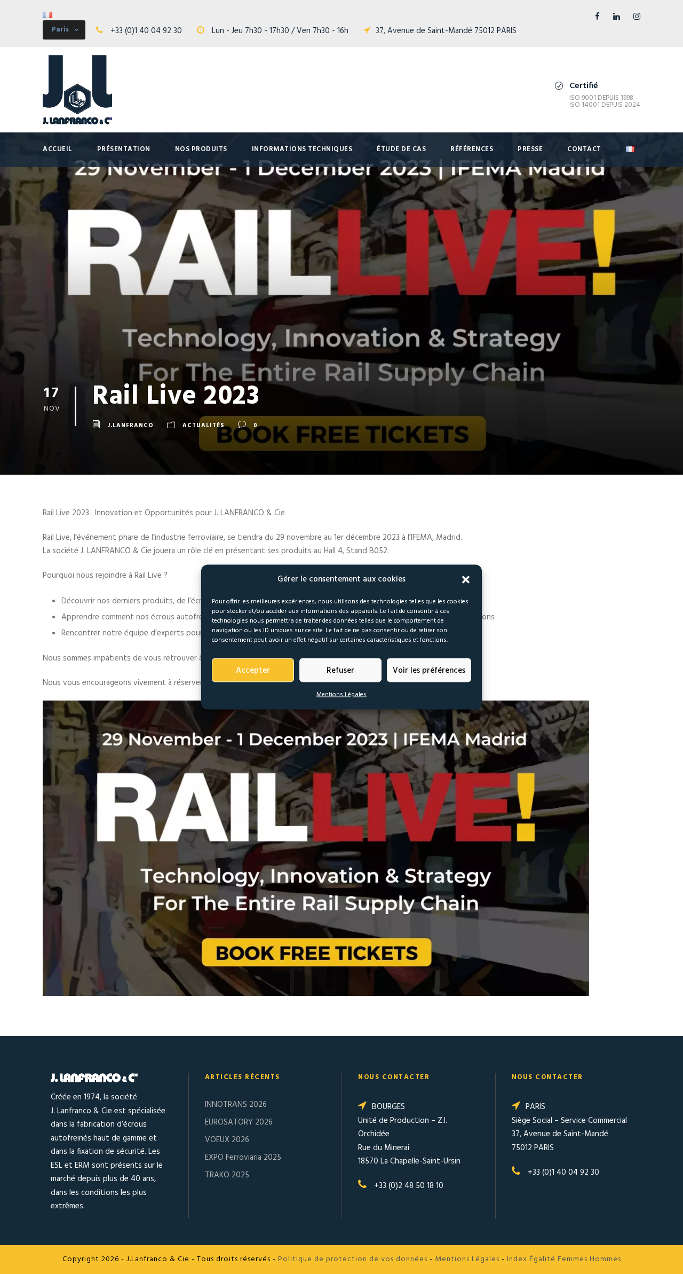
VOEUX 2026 (227, 1140)
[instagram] (636, 17)
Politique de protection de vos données (352, 1259)
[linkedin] (616, 17)
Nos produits (201, 149)
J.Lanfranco (131, 425)
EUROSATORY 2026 (239, 1122)
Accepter (253, 670)
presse (530, 149)
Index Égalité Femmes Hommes (564, 1259)
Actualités (203, 425)
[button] (465, 579)
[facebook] (597, 17)
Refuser (340, 670)
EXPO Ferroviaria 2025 (243, 1157)
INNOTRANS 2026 (236, 1104)
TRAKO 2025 (227, 1175)
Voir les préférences (429, 670)
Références (471, 149)
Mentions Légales (341, 694)
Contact (584, 149)
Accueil (58, 149)
